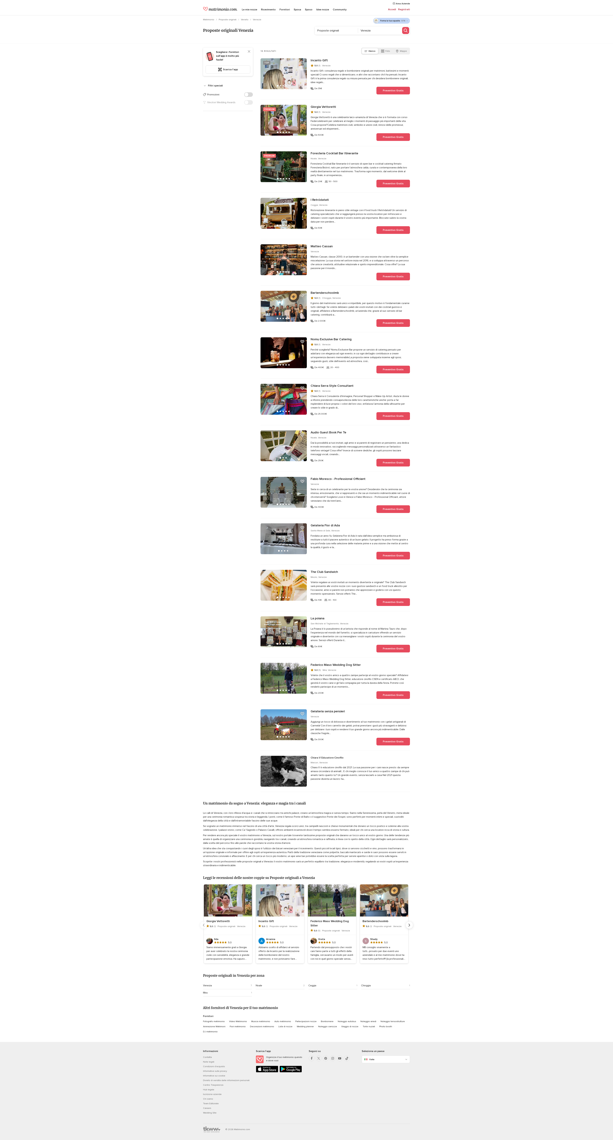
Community (340, 9)
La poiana (317, 618)
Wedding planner (305, 1026)
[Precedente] (203, 925)
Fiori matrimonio (238, 1026)
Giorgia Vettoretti (323, 107)
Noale (259, 985)
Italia (371, 1059)
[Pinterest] (326, 1058)
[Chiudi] (249, 51)
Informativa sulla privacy (215, 1071)
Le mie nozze (249, 9)
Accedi (392, 9)
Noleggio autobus (347, 1021)
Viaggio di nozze (349, 1026)
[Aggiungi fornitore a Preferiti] (302, 63)
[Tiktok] (347, 1058)
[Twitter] (319, 1058)
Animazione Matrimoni (214, 1026)
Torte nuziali (369, 1026)
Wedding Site (209, 1112)
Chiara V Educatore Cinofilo (327, 757)
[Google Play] (291, 1071)
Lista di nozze (285, 1026)
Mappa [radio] (403, 51)
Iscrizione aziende (212, 1094)
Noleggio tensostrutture (393, 1021)
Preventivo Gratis (393, 90)
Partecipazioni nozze (306, 1021)
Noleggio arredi (368, 1021)
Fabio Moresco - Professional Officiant (338, 479)
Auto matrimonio (282, 1021)
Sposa (297, 9)
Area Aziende (402, 3)
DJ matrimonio (210, 1031)
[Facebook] (311, 1058)
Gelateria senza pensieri (328, 711)
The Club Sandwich (324, 572)
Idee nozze (322, 9)
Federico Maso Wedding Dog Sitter (336, 665)
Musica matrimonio (260, 1021)
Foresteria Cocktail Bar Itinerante (334, 153)
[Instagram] (333, 1058)
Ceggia (312, 985)
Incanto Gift (319, 60)
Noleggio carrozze (327, 1026)
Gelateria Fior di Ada (325, 525)
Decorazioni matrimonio (262, 1026)
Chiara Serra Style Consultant (332, 386)
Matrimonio (209, 19)
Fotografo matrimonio (214, 1021)
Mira (205, 992)
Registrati (404, 9)
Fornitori (285, 9)
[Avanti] (409, 925)
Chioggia (366, 985)
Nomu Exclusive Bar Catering (331, 339)
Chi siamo (208, 1099)
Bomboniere (327, 1021)
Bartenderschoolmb (325, 293)
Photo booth (385, 1026)
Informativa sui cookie (214, 1075)
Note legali (208, 1061)
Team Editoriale (211, 1103)
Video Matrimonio (238, 1021)
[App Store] (267, 1071)
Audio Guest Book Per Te (328, 432)
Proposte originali (228, 19)
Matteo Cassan (322, 246)
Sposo (308, 9)
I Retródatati (320, 200)
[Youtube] (340, 1058)
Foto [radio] (387, 51)
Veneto (245, 19)
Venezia (207, 985)
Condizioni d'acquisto (214, 1066)
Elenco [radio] (372, 51)
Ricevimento (268, 9)
